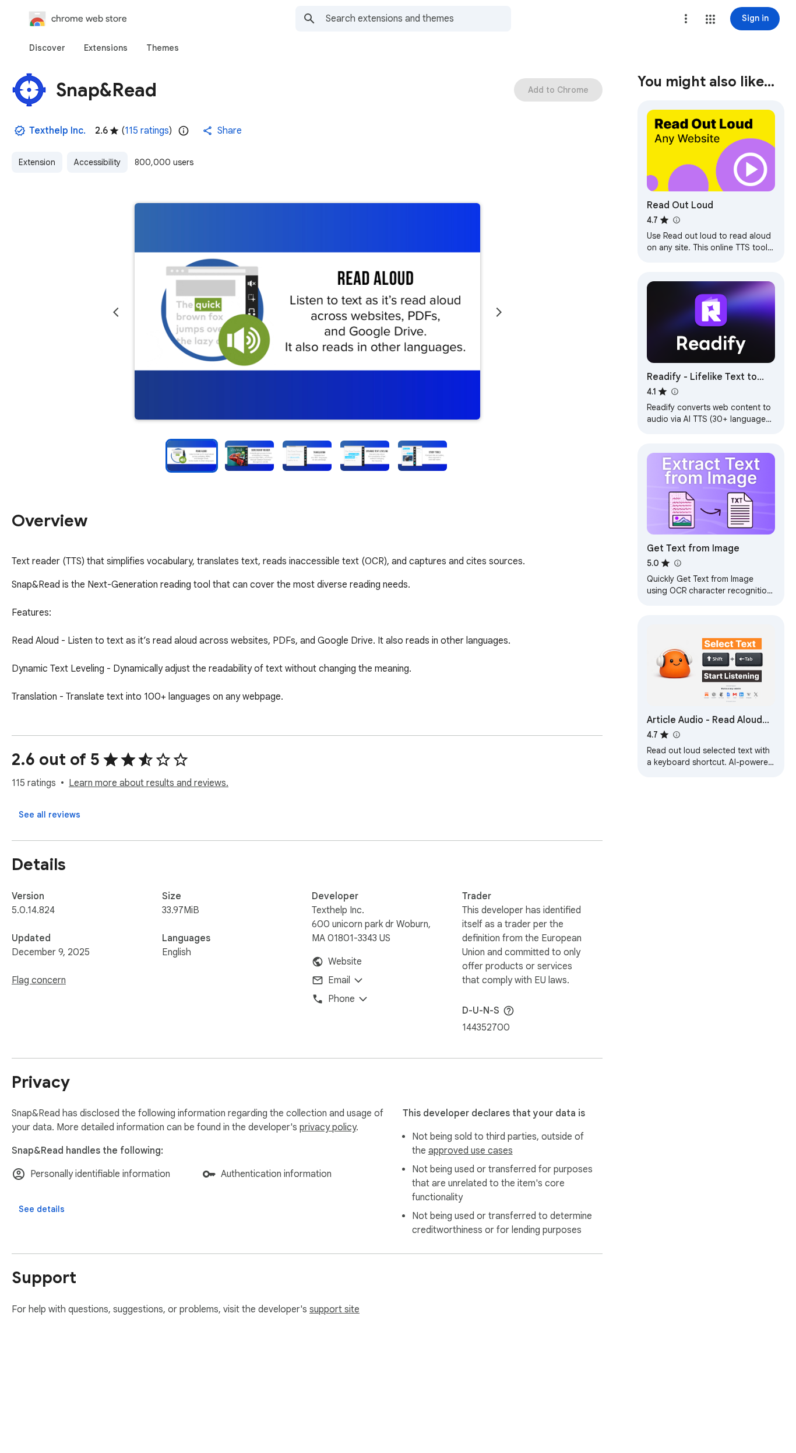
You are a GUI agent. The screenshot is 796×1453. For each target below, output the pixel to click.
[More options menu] (686, 18)
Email (339, 980)
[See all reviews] (49, 815)
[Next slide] (498, 312)
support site (334, 1309)
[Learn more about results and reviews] (508, 1010)
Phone (341, 999)
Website (345, 961)
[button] (710, 19)
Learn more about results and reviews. (148, 783)
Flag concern (39, 980)
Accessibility (97, 162)
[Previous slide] (116, 312)
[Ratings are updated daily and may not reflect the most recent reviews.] (183, 130)
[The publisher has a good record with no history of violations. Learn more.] (20, 131)
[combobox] (418, 19)
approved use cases (470, 1151)
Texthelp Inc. (57, 131)
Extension (37, 162)
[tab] (47, 47)
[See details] (42, 1209)
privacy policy (328, 1127)
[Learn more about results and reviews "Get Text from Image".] (677, 563)
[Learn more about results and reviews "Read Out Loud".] (676, 220)
